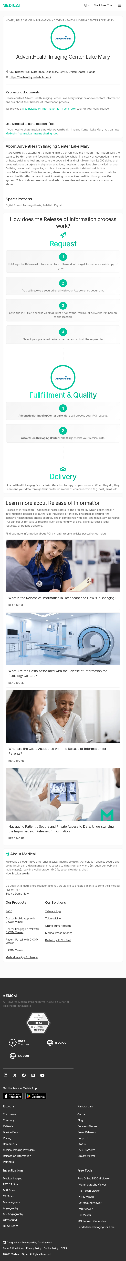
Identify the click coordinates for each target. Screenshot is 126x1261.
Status (81, 1144)
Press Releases (86, 1132)
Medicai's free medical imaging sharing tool (31, 133)
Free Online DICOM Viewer (93, 1178)
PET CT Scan (11, 1184)
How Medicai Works (18, 873)
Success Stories (87, 1126)
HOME (10, 20)
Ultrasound (10, 1220)
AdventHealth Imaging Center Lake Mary (84, 20)
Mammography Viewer (92, 1184)
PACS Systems (86, 1150)
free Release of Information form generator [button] (49, 108)
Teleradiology (53, 911)
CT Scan (8, 1196)
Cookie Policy (51, 1248)
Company (9, 1120)
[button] (87, 5)
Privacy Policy (33, 1248)
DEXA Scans (10, 1226)
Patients (8, 1126)
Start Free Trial (103, 5)
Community (10, 1144)
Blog (80, 1120)
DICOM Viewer (14, 950)
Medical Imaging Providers (19, 1150)
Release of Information (33, 20)
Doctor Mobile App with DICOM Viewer (20, 920)
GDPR (64, 1248)
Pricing (7, 1138)
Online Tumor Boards (58, 925)
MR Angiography (13, 1214)
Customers (9, 1114)
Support (82, 1138)
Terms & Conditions (13, 1248)
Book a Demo (11, 1132)
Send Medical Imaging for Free (96, 1227)
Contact (82, 1114)
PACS (9, 911)
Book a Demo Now (17, 893)
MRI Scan (9, 1190)
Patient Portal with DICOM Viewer (22, 941)
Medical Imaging (12, 1178)
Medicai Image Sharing (58, 933)
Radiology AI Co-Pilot (58, 940)
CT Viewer (85, 1215)
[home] (11, 5)
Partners (8, 1161)
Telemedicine (53, 918)
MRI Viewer (86, 1209)
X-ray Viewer (86, 1196)
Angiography (10, 1208)
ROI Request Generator (91, 1221)
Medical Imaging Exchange (22, 957)
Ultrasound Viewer (90, 1202)
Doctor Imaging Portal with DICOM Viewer (22, 930)
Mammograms (11, 1202)
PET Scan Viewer (89, 1190)
